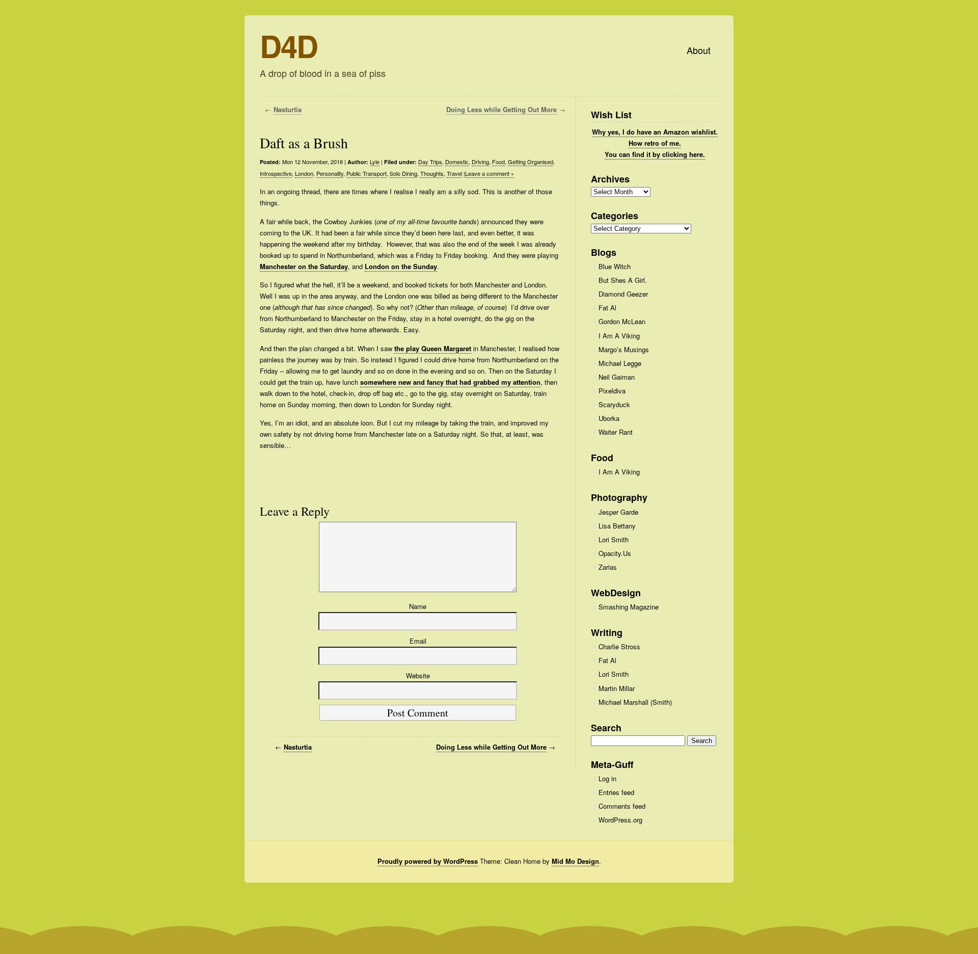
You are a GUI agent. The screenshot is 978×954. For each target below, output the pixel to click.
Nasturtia (288, 109)
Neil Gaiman (617, 377)
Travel (454, 173)
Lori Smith (614, 539)
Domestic (457, 161)
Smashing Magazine (629, 607)
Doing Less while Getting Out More (501, 109)
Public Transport (366, 173)
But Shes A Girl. (623, 280)
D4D (288, 45)
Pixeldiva (612, 390)
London (304, 173)
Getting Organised (530, 161)
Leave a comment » (489, 173)
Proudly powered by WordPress (427, 861)
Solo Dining (403, 173)
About (699, 50)
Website (418, 675)
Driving (480, 161)
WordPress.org (620, 820)
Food (498, 161)
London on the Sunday (401, 266)
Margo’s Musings (624, 349)
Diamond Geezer (623, 294)
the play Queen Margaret (432, 348)
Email (418, 641)
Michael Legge (620, 363)
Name (417, 606)
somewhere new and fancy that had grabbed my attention (450, 382)
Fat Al (607, 307)
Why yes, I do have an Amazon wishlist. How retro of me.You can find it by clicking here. (655, 143)
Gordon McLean (622, 321)
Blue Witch (615, 266)
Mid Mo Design (575, 861)
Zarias (608, 567)
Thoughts (432, 173)
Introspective (276, 173)
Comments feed (622, 806)
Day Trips (430, 161)
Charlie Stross (619, 646)
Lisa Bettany (617, 526)
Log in (607, 778)
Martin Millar (617, 688)
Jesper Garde (618, 512)
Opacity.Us (615, 553)
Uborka (609, 418)
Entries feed (616, 792)
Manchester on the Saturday (304, 266)
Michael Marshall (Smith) (635, 702)
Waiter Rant (616, 432)
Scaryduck (614, 404)
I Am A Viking (619, 335)
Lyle (374, 161)
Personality (329, 173)
